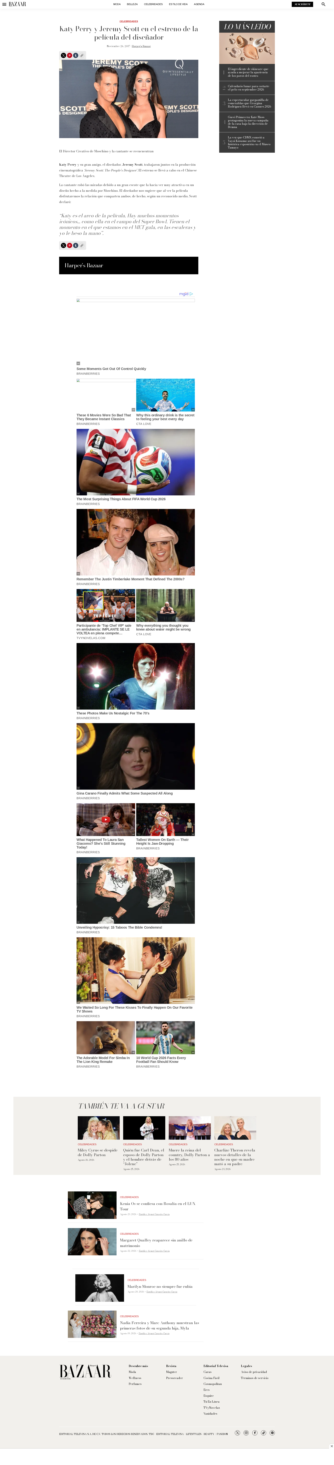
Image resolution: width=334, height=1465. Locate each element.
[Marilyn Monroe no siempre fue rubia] (99, 1288)
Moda (117, 4)
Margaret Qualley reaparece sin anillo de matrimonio (156, 1242)
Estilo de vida (178, 4)
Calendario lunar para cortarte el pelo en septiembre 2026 (248, 88)
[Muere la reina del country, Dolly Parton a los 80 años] (190, 1128)
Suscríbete (302, 4)
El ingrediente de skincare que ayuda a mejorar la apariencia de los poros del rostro (248, 72)
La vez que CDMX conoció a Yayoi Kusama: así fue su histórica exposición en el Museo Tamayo (249, 142)
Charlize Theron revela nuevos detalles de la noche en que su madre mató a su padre (234, 1157)
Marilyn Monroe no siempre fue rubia (160, 1286)
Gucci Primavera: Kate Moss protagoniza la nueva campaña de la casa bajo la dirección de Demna (248, 122)
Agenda (199, 4)
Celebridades (153, 4)
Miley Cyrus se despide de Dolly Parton (97, 1152)
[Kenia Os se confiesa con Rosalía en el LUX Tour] (92, 1205)
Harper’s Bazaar (141, 46)
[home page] (17, 4)
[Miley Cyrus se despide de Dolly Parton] (99, 1128)
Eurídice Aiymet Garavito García (154, 1214)
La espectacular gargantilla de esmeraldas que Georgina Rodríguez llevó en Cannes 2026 (249, 103)
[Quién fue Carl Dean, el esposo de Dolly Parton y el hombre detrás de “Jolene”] (144, 1128)
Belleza (132, 4)
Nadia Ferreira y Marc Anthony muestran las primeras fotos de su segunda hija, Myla (159, 1325)
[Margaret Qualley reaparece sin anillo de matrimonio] (92, 1242)
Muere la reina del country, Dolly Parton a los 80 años (189, 1154)
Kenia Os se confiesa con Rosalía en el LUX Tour (157, 1206)
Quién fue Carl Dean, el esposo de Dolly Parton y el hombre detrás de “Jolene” (143, 1157)
